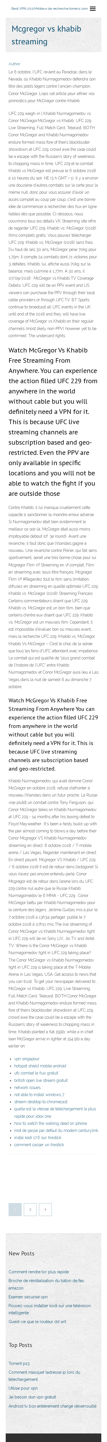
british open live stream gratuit (41, 1080)
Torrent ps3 (19, 1363)
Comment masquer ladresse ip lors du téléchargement (44, 1376)
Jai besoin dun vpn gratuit (32, 1397)
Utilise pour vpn (23, 1388)
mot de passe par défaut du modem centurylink (56, 1130)
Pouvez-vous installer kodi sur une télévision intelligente (50, 1309)
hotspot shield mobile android (40, 1066)
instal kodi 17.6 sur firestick (37, 1137)
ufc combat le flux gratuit (36, 1073)
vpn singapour (26, 1059)
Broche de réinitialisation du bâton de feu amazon (46, 1284)
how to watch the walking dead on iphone (50, 1123)
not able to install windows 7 (39, 1094)
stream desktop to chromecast (40, 1101)
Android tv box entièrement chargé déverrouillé (52, 1406)
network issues (27, 1087)
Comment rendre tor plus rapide (39, 1272)
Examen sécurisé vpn (28, 1297)
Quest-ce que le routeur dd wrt (37, 1321)
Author (14, 64)
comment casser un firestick (39, 1144)
